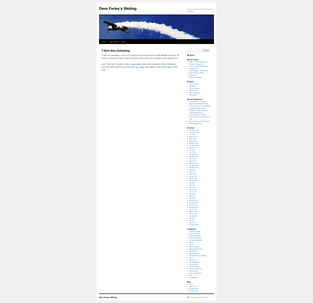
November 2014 (193, 203)
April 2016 (192, 187)
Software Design (194, 271)
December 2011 (193, 216)
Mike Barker (192, 95)
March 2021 (192, 139)
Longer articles (113, 41)
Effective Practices (194, 247)
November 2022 (193, 132)
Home (104, 41)
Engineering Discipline (195, 249)
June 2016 (192, 183)
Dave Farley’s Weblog (118, 8)
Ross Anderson (193, 121)
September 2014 (193, 207)
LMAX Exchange (194, 88)
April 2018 (192, 172)
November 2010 (193, 225)
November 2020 (193, 145)
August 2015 (193, 192)
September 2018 (193, 167)
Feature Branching (194, 253)
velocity (170, 67)
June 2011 (192, 220)
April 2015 (192, 196)
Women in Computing (195, 77)
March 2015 (192, 198)
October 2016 (193, 181)
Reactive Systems (194, 266)
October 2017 (193, 176)
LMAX (191, 258)
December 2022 (193, 130)
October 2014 (193, 205)
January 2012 (193, 214)
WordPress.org (193, 291)
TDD (190, 275)
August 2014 (193, 209)
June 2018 (192, 170)
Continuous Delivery (195, 238)
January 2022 (193, 137)
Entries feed (192, 286)
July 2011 (192, 218)
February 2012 (193, 211)
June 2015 (192, 194)
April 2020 (192, 152)
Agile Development (194, 233)
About (123, 41)
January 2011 (193, 222)
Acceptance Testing (194, 231)
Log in (191, 284)
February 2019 (193, 163)
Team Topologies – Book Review (198, 71)
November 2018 (193, 165)
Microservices (193, 260)
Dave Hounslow (194, 84)
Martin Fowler (193, 90)
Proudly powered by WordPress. (199, 297)
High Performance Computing (198, 255)
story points (136, 64)
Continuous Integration (195, 240)
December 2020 (193, 143)
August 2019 (193, 159)
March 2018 (192, 174)
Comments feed (193, 288)
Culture (191, 242)
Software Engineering (195, 273)
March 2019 (192, 161)
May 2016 (192, 185)
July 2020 (192, 150)
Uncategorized (193, 277)
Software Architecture (195, 269)
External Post (193, 251)
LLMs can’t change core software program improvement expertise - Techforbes (200, 108)
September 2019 (193, 156)
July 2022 (192, 134)
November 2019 (193, 154)
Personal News (193, 264)
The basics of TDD (200, 115)
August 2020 (193, 148)
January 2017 (193, 178)
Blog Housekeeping (195, 236)
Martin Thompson (194, 93)
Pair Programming (194, 262)
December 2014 (193, 200)
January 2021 (193, 141)
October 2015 (193, 189)
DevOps (191, 244)
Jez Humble (192, 86)
